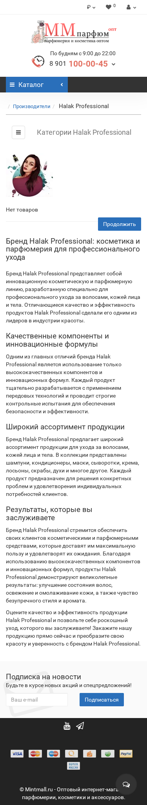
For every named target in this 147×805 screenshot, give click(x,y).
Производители (32, 106)
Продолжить (119, 224)
